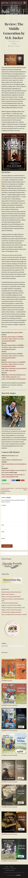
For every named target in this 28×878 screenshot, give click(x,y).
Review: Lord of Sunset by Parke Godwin (10, 596)
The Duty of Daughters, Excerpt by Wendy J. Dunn (13, 607)
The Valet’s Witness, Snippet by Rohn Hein (11, 612)
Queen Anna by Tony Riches (7, 594)
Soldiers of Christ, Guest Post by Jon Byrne (11, 610)
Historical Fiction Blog (11, 3)
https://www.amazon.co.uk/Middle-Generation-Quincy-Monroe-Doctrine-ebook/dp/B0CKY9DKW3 (13, 347)
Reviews (8, 483)
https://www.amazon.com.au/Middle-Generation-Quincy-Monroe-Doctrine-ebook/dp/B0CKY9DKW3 (14, 364)
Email (2, 531)
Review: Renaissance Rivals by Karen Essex (11, 592)
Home (6, 866)
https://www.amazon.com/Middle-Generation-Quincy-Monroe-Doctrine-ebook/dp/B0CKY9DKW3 (13, 339)
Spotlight (14, 868)
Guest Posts (6, 868)
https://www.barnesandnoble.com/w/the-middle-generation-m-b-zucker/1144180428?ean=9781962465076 (14, 377)
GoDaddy (18, 875)
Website (3, 538)
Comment (3, 505)
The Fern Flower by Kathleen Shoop (9, 603)
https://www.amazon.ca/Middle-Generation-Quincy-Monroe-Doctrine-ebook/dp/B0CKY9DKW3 (13, 356)
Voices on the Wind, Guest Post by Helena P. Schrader (14, 614)
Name (2, 525)
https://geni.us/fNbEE (16, 332)
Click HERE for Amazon (6, 680)
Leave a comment (15, 46)
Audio (15, 705)
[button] (24, 3)
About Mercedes (10, 870)
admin (14, 43)
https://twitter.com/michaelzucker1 (12, 460)
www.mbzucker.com (12, 455)
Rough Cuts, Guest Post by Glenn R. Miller (11, 605)
